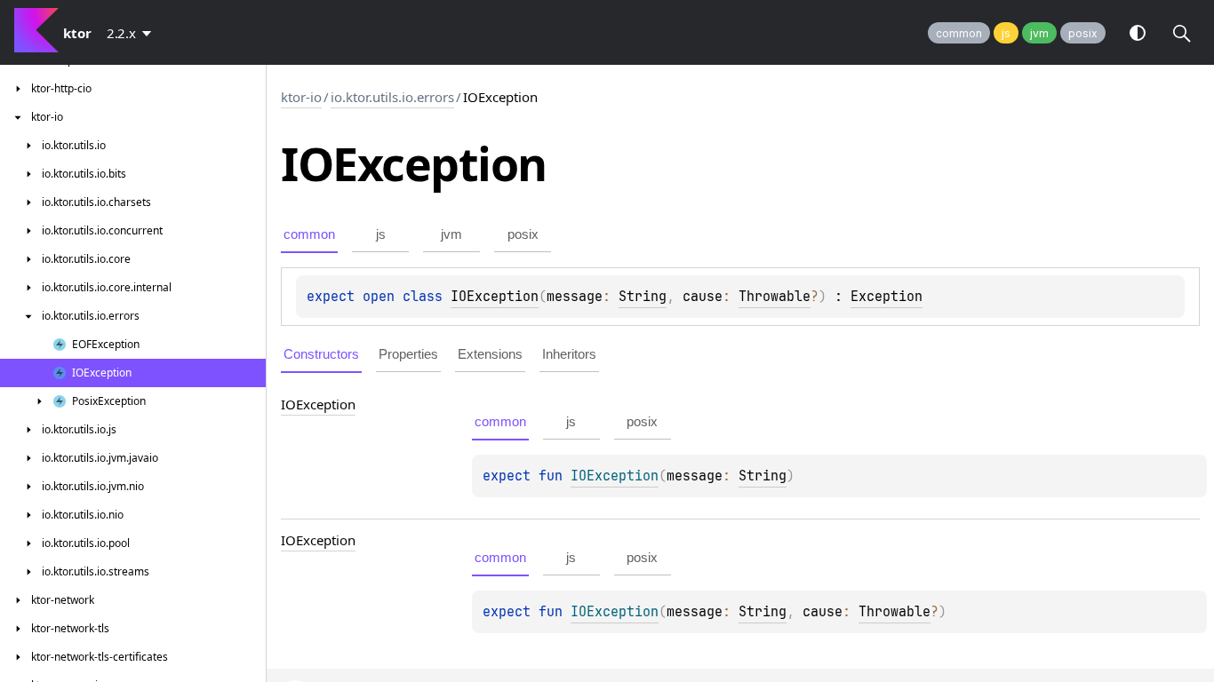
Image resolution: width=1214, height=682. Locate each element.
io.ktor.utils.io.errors (392, 97)
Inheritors (569, 353)
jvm (1039, 33)
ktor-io (301, 97)
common (959, 33)
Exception (886, 296)
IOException (495, 296)
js (1006, 33)
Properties (408, 353)
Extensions (490, 353)
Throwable (775, 296)
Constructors (321, 353)
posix (1083, 33)
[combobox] (132, 33)
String (643, 296)
